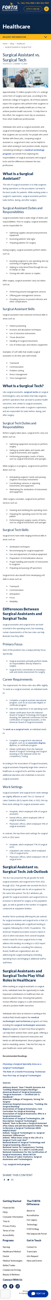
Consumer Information (13, 1217)
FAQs (5, 1212)
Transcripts (32, 1251)
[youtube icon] (5, 1286)
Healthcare (8, 64)
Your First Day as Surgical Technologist (22, 1075)
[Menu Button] (46, 8)
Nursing (6, 1247)
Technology (32, 1224)
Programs (8, 1240)
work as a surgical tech (17, 729)
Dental (6, 1256)
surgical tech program (19, 1164)
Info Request (32, 1256)
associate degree (36, 743)
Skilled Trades (9, 1265)
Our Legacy (32, 1220)
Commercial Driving (12, 1270)
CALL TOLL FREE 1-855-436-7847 (34, 3)
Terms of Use (8, 1230)
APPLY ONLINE (33, 9)
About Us (31, 1210)
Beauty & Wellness (11, 1274)
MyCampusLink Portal (37, 1233)
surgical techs (31, 392)
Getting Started (12, 1201)
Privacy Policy (9, 1226)
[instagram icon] (18, 1286)
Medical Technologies (12, 1260)
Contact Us (32, 1247)
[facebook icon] (11, 1286)
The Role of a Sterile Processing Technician (24, 1071)
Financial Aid (8, 1207)
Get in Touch (34, 1240)
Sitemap (26, 1291)
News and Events (34, 1260)
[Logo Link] (10, 6)
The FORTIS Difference (33, 1203)
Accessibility (8, 1235)
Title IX (6, 1221)
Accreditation (33, 1215)
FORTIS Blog (33, 1229)
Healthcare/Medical (12, 1251)
